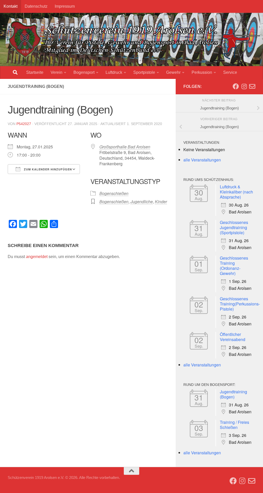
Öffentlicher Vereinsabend (232, 336)
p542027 (23, 124)
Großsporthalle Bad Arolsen (124, 147)
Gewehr (173, 72)
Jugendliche (141, 201)
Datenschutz (36, 6)
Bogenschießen (113, 193)
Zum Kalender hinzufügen (47, 169)
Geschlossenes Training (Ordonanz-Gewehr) (234, 265)
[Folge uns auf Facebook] (236, 86)
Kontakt (10, 6)
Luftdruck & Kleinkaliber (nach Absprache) (236, 192)
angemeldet (37, 256)
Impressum (65, 6)
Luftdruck (114, 72)
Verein (56, 72)
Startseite (34, 72)
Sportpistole (144, 72)
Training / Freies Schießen (234, 424)
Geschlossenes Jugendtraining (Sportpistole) (234, 227)
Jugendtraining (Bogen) (233, 394)
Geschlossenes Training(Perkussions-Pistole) (240, 304)
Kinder (161, 201)
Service (230, 72)
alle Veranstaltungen (202, 160)
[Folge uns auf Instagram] (244, 86)
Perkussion (202, 72)
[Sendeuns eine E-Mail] (252, 86)
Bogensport (84, 72)
